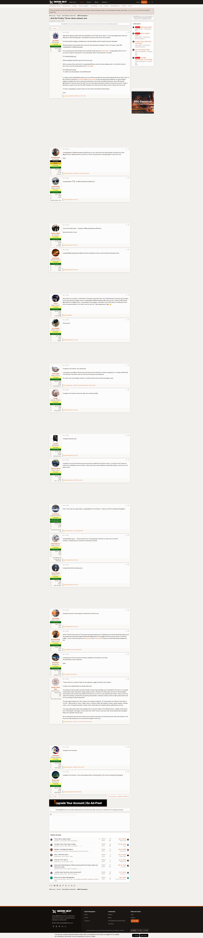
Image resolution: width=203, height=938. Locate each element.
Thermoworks (91, 79)
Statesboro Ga (57, 675)
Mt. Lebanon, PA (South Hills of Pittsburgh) (57, 559)
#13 (128, 535)
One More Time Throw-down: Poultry (65, 844)
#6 (128, 295)
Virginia (59, 340)
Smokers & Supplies (83, 5)
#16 (128, 631)
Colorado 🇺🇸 (58, 315)
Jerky (101, 5)
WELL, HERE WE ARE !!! (61, 854)
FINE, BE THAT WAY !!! (61, 860)
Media (96, 2)
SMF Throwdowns (72, 840)
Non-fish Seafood (139, 38)
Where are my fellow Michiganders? (64, 877)
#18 (128, 679)
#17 (128, 654)
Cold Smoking (94, 5)
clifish (124, 845)
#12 (128, 505)
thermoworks (87, 638)
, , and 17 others (75, 95)
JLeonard (123, 866)
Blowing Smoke (66, 5)
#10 (128, 435)
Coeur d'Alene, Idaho (56, 698)
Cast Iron (124, 5)
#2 (128, 149)
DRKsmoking (123, 840)
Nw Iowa (59, 174)
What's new (72, 2)
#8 (128, 365)
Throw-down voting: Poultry (62, 839)
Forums (82, 2)
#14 (128, 564)
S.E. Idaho (58, 245)
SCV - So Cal (58, 480)
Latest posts (137, 24)
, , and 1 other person (80, 385)
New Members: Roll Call (55, 5)
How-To (130, 5)
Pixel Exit (122, 930)
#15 (128, 610)
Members (104, 2)
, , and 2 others (77, 173)
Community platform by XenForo (100, 930)
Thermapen (90, 66)
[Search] (152, 2)
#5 (128, 249)
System (134, 930)
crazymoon (123, 873)
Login (132, 914)
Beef (136, 30)
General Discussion (140, 47)
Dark (147, 930)
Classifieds (111, 923)
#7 (128, 319)
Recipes (106, 5)
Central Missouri (57, 386)
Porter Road (104, 51)
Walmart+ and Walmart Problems (63, 849)
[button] (77, 2)
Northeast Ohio (57, 456)
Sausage (74, 5)
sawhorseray (57, 856)
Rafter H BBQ (123, 856)
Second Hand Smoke (59, 879)
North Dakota (58, 792)
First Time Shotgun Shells (142, 50)
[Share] (126, 32)
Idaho (59, 270)
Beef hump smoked (146, 27)
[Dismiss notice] (152, 10)
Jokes (71, 856)
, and (74, 480)
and (71, 199)
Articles (89, 2)
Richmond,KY (57, 410)
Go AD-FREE (135, 921)
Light (140, 930)
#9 (128, 389)
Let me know (131, 10)
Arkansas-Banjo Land (55, 200)
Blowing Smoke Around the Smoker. (78, 851)
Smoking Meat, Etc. (115, 5)
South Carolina (57, 585)
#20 (128, 771)
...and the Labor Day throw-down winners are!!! (67, 872)
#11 (128, 460)
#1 (128, 32)
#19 (128, 747)
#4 (128, 225)
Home (85, 914)
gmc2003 (53, 21)
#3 (128, 178)
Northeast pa (58, 767)
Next (55, 28)
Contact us (87, 920)
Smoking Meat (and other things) (116, 920)
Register (133, 917)
